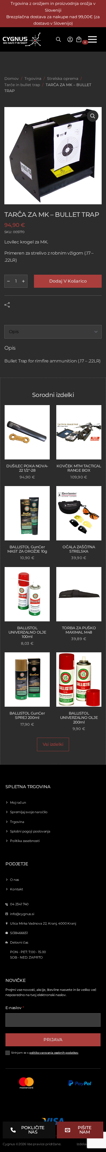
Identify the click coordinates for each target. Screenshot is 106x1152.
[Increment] (23, 281)
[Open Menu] (92, 39)
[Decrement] (8, 281)
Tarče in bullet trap (22, 84)
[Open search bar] (58, 39)
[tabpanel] (53, 355)
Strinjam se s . (45, 1052)
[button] (92, 116)
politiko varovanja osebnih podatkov (53, 1052)
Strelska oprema (62, 78)
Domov (11, 78)
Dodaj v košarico (68, 281)
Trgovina (32, 78)
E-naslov (14, 1008)
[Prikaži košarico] (79, 39)
